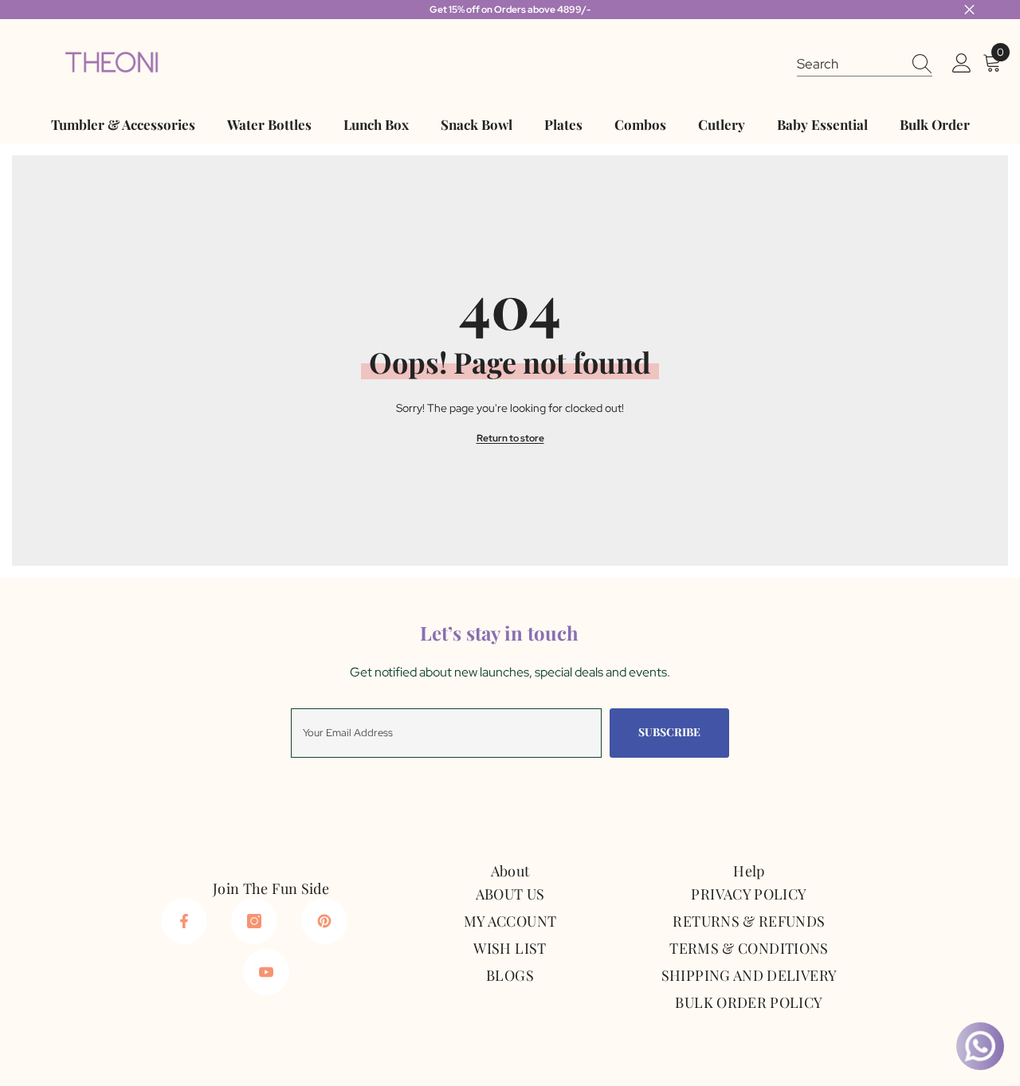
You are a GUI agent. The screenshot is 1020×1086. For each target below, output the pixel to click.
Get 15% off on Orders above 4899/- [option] (510, 9)
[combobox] (849, 63)
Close (969, 10)
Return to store (510, 438)
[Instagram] (254, 921)
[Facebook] (184, 921)
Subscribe (669, 731)
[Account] (961, 63)
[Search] (864, 63)
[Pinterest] (324, 921)
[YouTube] (266, 972)
